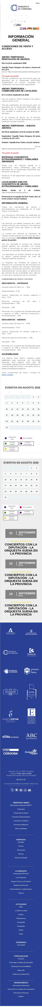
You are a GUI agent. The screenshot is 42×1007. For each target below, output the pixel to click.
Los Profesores (21, 877)
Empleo (21, 914)
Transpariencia (21, 983)
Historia (21, 893)
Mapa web (21, 970)
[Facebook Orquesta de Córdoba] (21, 790)
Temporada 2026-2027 (21, 873)
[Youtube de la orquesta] (25, 21)
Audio (21, 934)
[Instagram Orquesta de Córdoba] (25, 790)
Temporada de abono (21, 813)
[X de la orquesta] (15, 21)
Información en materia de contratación (21, 989)
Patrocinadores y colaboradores (21, 889)
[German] (29, 28)
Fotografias (21, 926)
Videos (21, 930)
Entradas (21, 842)
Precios (21, 846)
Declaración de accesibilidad (21, 966)
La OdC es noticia (21, 910)
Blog (21, 907)
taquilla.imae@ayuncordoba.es (14, 369)
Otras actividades (21, 828)
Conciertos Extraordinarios (21, 817)
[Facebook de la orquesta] (18, 21)
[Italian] (32, 28)
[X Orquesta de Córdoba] (12, 790)
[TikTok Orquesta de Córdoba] (16, 790)
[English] (24, 28)
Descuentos (21, 850)
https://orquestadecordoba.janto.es (15, 192)
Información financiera (21, 993)
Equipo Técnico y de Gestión (21, 881)
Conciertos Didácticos (21, 824)
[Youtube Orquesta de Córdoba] (29, 790)
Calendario (21, 809)
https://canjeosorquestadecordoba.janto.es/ (18, 149)
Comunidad (21, 945)
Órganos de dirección (21, 885)
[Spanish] (38, 28)
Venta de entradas (21, 858)
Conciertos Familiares (21, 821)
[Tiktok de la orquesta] (11, 21)
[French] (26, 28)
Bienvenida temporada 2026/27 (21, 805)
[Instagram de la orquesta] (21, 21)
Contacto (21, 959)
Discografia (21, 922)
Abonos (21, 854)
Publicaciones (21, 918)
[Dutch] (21, 28)
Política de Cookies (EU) (21, 974)
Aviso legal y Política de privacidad (21, 962)
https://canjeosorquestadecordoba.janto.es (24, 72)
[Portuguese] (35, 28)
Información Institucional (21, 985)
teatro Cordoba (7, 375)
